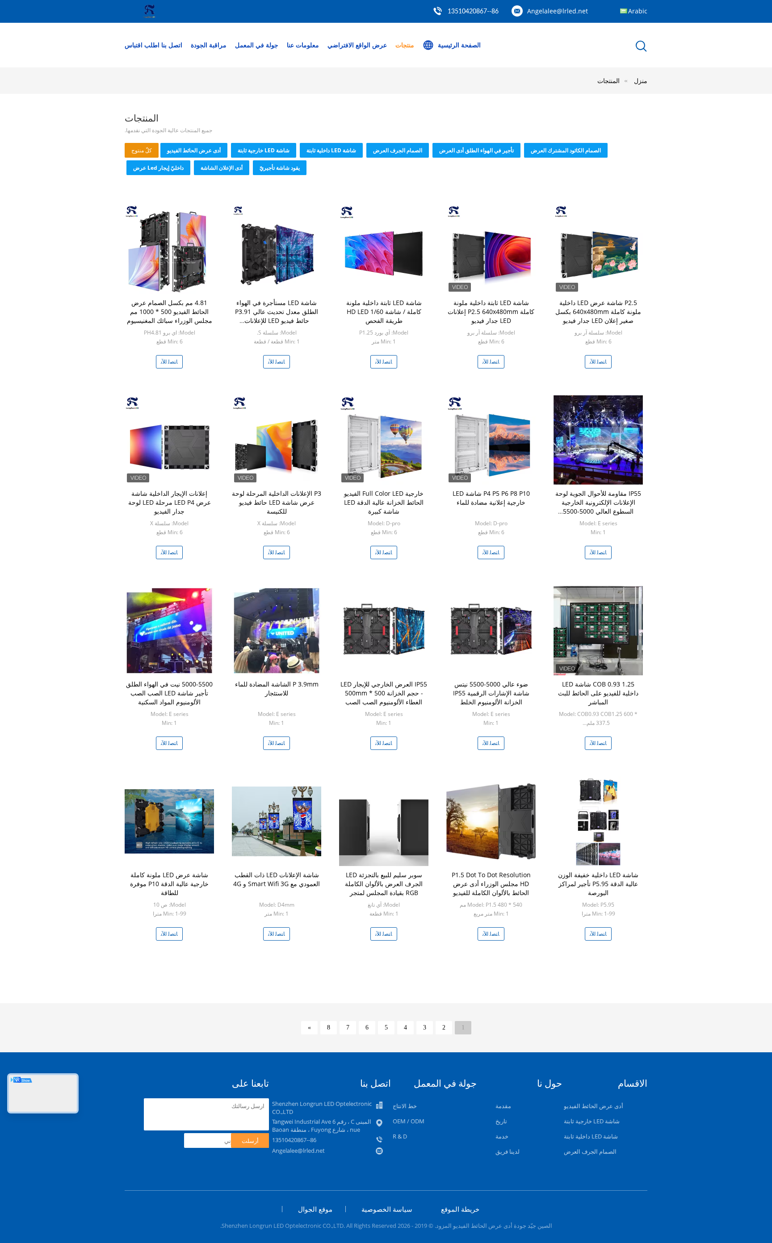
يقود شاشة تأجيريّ (280, 168)
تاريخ (501, 1121)
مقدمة (503, 1106)
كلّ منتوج (141, 150)
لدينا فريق (507, 1151)
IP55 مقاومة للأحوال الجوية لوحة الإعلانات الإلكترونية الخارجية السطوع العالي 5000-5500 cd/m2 (598, 506)
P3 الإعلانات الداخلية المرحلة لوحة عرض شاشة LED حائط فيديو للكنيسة (276, 502)
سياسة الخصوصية (386, 1209)
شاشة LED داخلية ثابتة (331, 150)
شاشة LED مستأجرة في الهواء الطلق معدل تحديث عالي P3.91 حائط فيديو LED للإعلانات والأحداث (276, 316)
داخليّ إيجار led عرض (158, 168)
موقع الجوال (315, 1209)
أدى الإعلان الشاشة (222, 168)
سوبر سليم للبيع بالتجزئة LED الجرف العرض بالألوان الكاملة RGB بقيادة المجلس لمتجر (384, 884)
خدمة (501, 1136)
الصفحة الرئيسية (459, 45)
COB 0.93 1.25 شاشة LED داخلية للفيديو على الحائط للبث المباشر (598, 693)
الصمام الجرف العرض (397, 150)
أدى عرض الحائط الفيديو (194, 150)
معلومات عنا (303, 45)
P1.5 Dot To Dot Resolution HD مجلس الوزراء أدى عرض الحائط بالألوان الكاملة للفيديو (491, 884)
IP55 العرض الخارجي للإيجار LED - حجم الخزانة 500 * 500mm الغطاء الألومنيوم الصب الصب (383, 693)
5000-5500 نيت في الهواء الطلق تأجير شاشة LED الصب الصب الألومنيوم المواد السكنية (169, 693)
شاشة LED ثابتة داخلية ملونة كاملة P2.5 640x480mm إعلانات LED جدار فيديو (491, 311)
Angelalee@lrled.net (557, 11)
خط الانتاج (405, 1106)
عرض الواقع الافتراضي (357, 45)
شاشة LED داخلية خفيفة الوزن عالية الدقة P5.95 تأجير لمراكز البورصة (598, 884)
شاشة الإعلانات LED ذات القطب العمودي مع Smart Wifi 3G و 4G (276, 879)
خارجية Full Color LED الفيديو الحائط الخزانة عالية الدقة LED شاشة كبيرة (384, 502)
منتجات (404, 45)
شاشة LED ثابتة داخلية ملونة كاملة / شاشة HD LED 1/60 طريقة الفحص (384, 311)
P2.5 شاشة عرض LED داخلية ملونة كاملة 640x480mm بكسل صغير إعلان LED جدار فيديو (598, 311)
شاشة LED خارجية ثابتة (264, 150)
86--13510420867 (473, 11)
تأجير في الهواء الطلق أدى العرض (476, 150)
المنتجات (608, 80)
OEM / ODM (408, 1121)
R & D (400, 1136)
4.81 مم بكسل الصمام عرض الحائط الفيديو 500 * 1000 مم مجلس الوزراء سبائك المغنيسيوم (169, 311)
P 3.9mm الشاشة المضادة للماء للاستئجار (277, 688)
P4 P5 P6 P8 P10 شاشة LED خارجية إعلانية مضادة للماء (491, 497)
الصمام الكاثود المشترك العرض (566, 150)
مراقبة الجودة (209, 45)
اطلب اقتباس (142, 45)
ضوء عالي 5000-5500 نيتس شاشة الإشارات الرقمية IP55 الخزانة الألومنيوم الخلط (491, 693)
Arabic (637, 11)
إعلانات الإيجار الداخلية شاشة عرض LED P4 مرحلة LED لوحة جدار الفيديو (169, 502)
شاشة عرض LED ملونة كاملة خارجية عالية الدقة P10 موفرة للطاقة (169, 884)
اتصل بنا (171, 45)
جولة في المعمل (256, 45)
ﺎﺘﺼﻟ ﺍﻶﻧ (169, 361)
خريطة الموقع (460, 1209)
